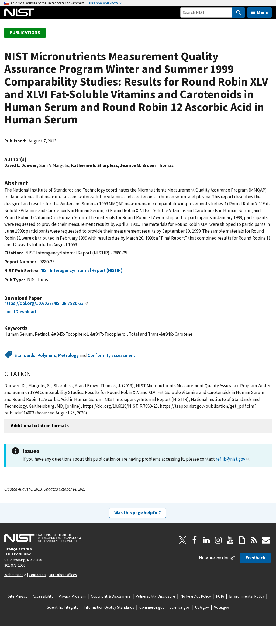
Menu (262, 12)
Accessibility (43, 596)
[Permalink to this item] (29, 159)
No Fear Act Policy (195, 596)
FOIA (220, 596)
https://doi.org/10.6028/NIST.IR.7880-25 (44, 303)
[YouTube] (230, 540)
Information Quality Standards (109, 607)
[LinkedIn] (206, 540)
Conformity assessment (111, 355)
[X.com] (183, 540)
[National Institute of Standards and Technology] (42, 537)
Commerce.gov (151, 607)
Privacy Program (72, 596)
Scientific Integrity (62, 607)
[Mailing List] (266, 540)
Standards (25, 355)
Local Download (20, 312)
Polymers (46, 355)
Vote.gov (221, 607)
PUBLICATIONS (25, 33)
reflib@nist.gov (230, 459)
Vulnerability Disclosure (155, 596)
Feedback (255, 558)
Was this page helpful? (137, 513)
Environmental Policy (246, 596)
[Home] (19, 12)
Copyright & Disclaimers (111, 596)
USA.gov (202, 607)
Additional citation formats (40, 425)
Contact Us (37, 574)
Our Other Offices (63, 574)
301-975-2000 (14, 565)
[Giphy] (242, 540)
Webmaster (13, 574)
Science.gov (180, 607)
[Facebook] (195, 540)
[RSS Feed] (254, 540)
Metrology (68, 355)
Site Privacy (17, 596)
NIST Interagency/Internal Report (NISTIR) (81, 270)
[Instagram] (218, 540)
